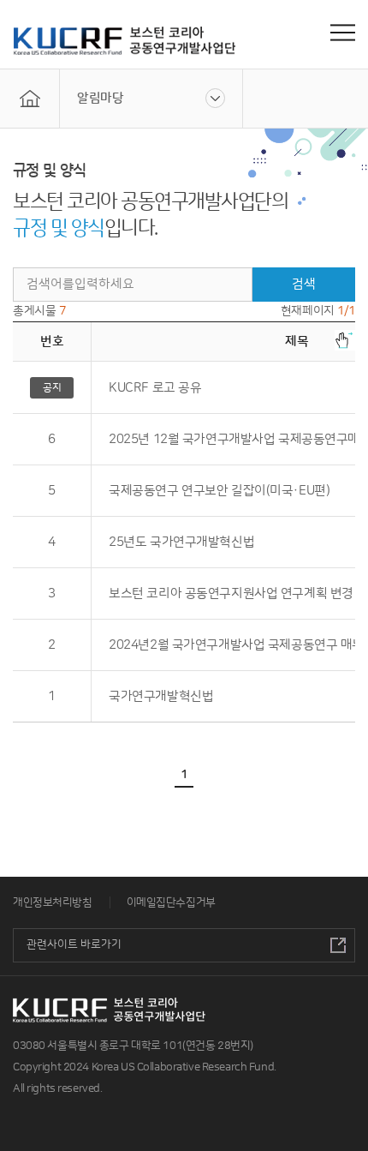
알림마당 (100, 98)
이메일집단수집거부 (171, 902)
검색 (303, 284)
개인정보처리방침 (52, 902)
